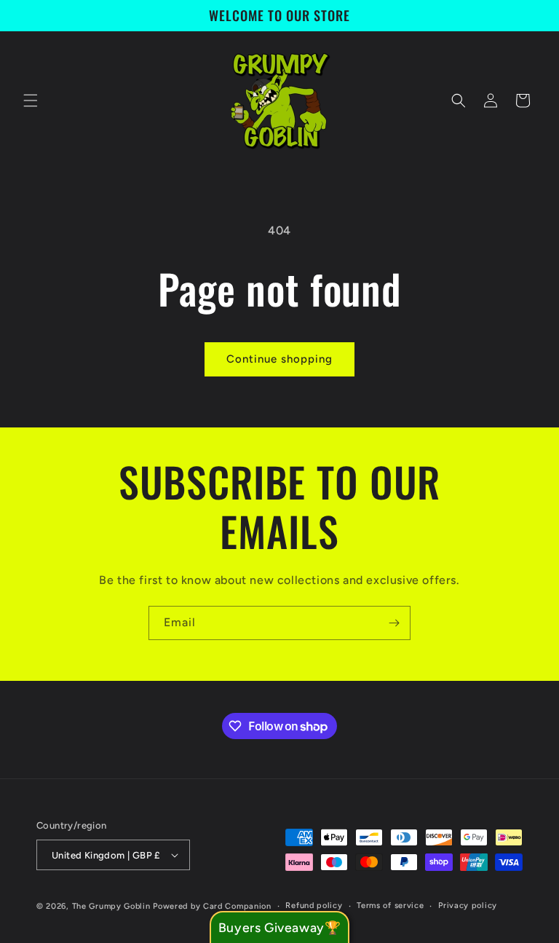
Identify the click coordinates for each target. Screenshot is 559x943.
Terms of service (390, 905)
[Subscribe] (394, 623)
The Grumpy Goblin (111, 906)
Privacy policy (467, 905)
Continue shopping (279, 359)
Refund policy (313, 905)
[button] (31, 100)
